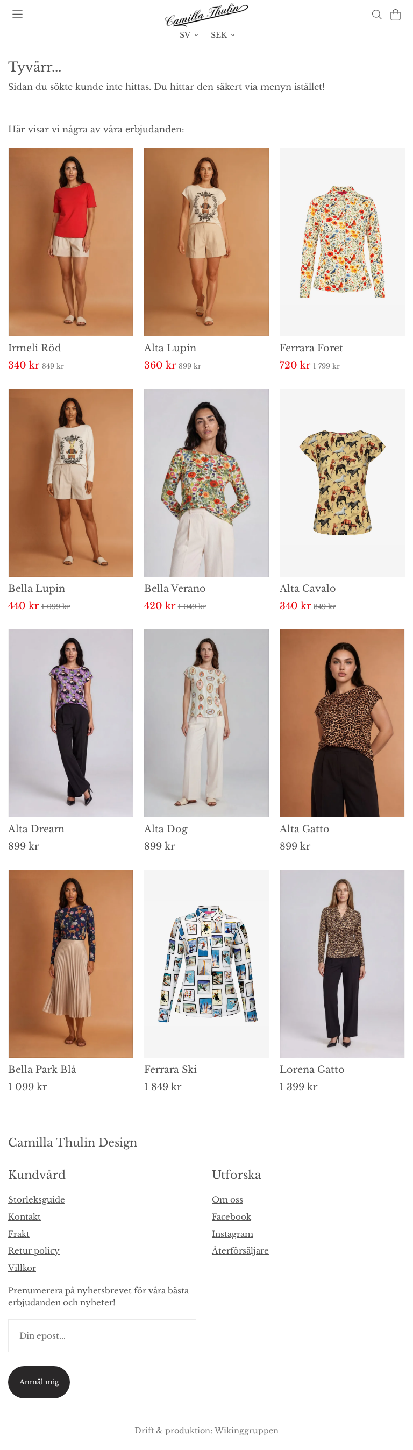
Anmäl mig (39, 1382)
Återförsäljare (240, 1251)
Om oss (227, 1199)
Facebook (231, 1217)
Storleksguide (36, 1199)
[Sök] (376, 14)
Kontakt (24, 1217)
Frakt (19, 1234)
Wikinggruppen (247, 1430)
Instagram (232, 1234)
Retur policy (34, 1251)
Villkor (22, 1268)
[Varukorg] (395, 14)
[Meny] (17, 14)
